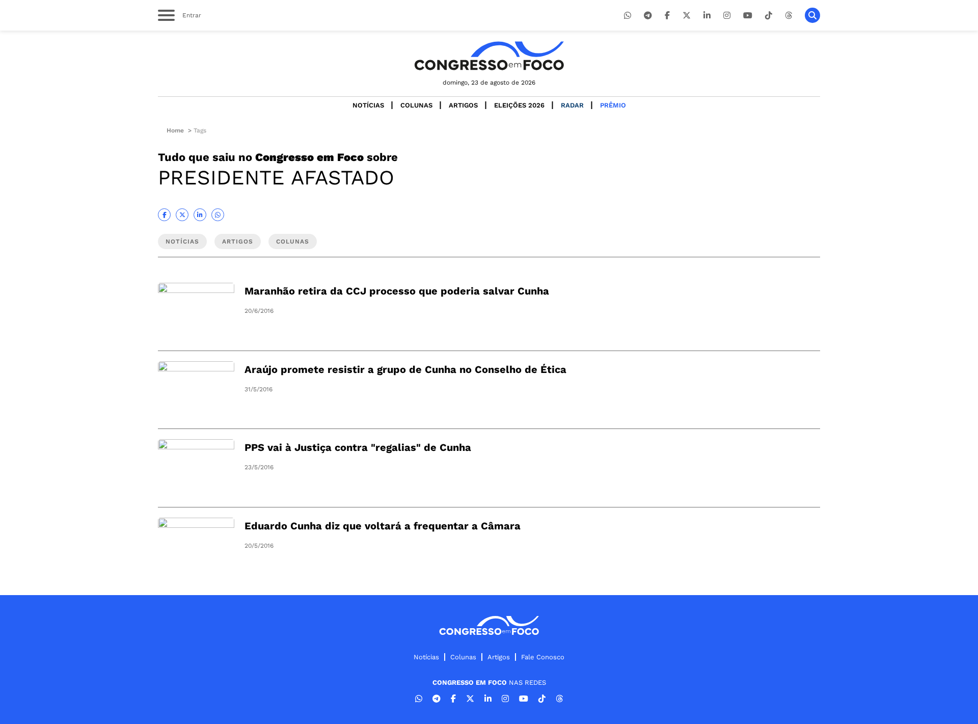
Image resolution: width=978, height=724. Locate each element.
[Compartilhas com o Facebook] (164, 214)
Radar (572, 105)
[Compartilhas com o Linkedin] (200, 214)
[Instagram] (726, 15)
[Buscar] (812, 15)
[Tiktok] (768, 15)
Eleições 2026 (519, 105)
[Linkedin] (707, 15)
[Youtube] (747, 15)
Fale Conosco (542, 657)
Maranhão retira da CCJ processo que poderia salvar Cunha (396, 291)
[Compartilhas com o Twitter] (182, 214)
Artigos (463, 105)
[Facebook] (667, 15)
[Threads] (788, 15)
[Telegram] (648, 15)
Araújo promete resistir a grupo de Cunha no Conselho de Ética (405, 369)
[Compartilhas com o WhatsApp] (217, 214)
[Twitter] (687, 15)
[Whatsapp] (627, 15)
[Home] (489, 56)
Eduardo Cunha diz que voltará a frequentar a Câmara (382, 526)
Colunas (416, 105)
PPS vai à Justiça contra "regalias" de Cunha (357, 447)
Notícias (368, 105)
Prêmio (613, 105)
